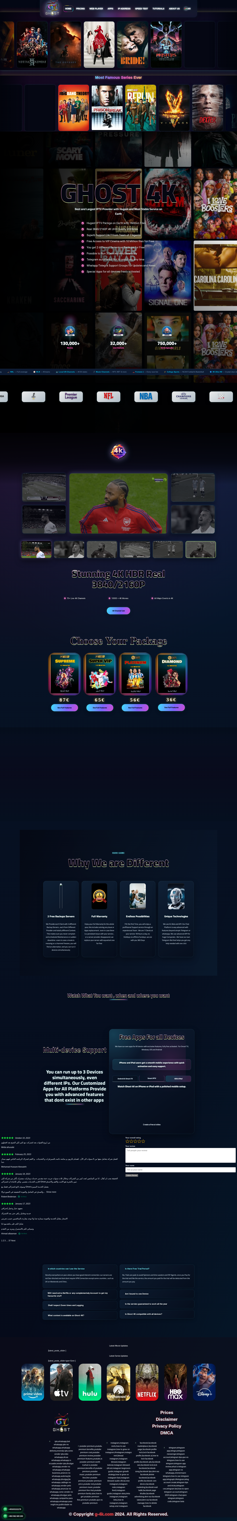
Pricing (80, 9)
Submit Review (131, 1175)
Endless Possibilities (137, 916)
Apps (110, 9)
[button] (36, 549)
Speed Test (141, 9)
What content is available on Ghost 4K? (66, 1315)
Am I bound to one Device (136, 1294)
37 (10, 1241)
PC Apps (104, 26)
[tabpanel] (151, 1106)
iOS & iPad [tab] (178, 1078)
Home (68, 9)
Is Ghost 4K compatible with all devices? (143, 1314)
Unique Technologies (176, 916)
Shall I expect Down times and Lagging (66, 1305)
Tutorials (158, 9)
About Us (174, 9)
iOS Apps (105, 21)
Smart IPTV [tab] (152, 1078)
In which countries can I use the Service (66, 1269)
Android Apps (106, 17)
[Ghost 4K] (52, 8)
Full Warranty (99, 916)
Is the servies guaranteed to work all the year (146, 1304)
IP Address (124, 9)
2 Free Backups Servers (61, 916)
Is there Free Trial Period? (137, 1269)
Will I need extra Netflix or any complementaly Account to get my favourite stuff (78, 1294)
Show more (51, 1192)
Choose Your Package (118, 640)
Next (13, 1241)
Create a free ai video (152, 1124)
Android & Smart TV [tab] (125, 1078)
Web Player (96, 9)
